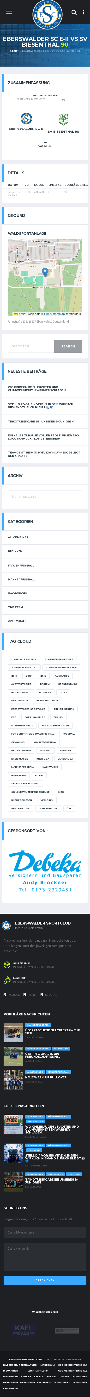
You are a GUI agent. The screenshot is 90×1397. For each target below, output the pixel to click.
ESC (13, 717)
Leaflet (21, 314)
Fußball (69, 733)
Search (68, 346)
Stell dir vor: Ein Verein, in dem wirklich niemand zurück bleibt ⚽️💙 (40, 406)
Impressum (47, 1365)
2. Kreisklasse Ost (24, 667)
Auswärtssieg (21, 684)
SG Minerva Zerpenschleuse (30, 792)
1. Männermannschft (59, 659)
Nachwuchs (17, 593)
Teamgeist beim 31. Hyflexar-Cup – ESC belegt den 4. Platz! (44, 454)
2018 (29, 675)
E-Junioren (80, 1382)
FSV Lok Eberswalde (55, 725)
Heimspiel (66, 750)
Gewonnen (18, 742)
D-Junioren (10, 1370)
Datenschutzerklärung (20, 1365)
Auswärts (62, 675)
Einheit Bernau (64, 709)
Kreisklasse (19, 758)
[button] (45, 272)
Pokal (39, 775)
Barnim (45, 684)
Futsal (51, 1376)
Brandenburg (67, 684)
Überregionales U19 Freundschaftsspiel (42, 1055)
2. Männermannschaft (61, 667)
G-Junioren (10, 1382)
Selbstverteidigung (25, 783)
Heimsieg (45, 750)
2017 (14, 675)
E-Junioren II (62, 1382)
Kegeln (38, 1376)
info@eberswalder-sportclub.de (34, 967)
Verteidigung (20, 808)
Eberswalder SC (47, 700)
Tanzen (64, 1376)
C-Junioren (10, 1388)
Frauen (58, 717)
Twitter (32, 995)
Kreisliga (42, 758)
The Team (15, 607)
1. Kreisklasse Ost (23, 659)
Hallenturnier (21, 750)
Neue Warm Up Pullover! (46, 1077)
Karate (26, 1376)
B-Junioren (10, 1376)
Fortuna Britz (35, 717)
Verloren (47, 800)
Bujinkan (15, 551)
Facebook (13, 995)
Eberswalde (19, 700)
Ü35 (69, 808)
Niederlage (18, 775)
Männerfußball (21, 579)
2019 (43, 675)
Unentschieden (21, 800)
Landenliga (65, 758)
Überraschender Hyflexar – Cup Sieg (52, 1031)
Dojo (63, 692)
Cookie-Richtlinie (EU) (72, 1365)
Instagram (51, 995)
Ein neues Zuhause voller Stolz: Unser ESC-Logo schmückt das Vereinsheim (43, 437)
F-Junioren (44, 1382)
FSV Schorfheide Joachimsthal (32, 733)
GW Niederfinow (45, 742)
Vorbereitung (48, 808)
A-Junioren (79, 1376)
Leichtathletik (38, 1370)
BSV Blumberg (20, 692)
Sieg (61, 792)
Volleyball (17, 621)
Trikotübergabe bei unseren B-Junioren (41, 421)
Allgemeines (18, 537)
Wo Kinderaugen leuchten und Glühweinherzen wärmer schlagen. (37, 388)
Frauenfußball (21, 565)
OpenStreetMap (54, 314)
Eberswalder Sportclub (28, 709)
